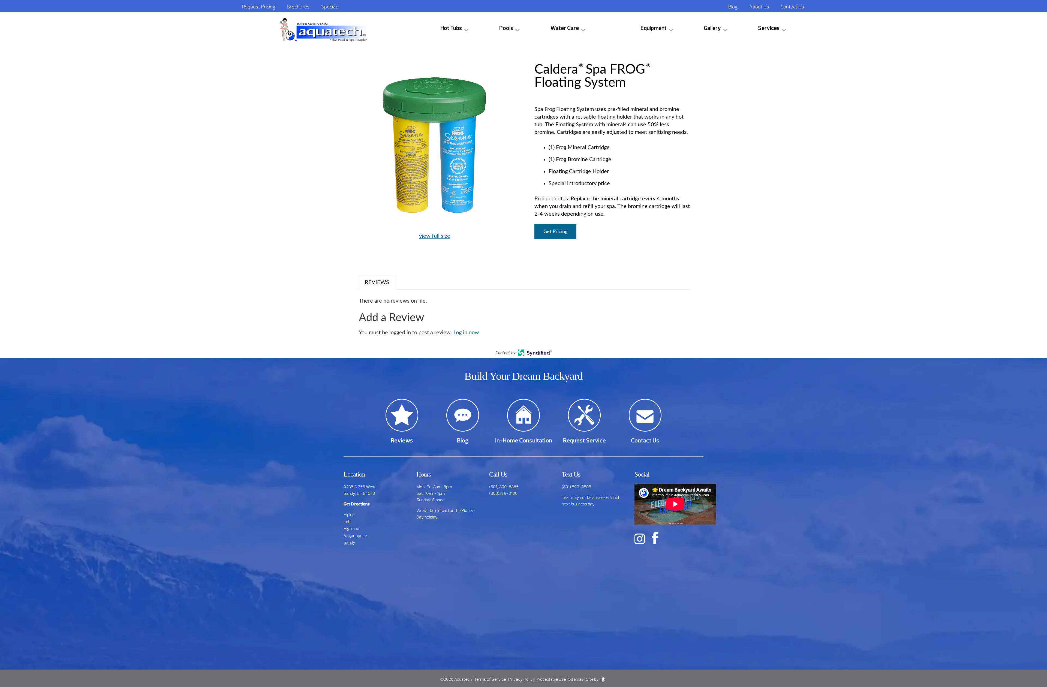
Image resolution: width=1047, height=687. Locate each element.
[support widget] (1030, 674)
